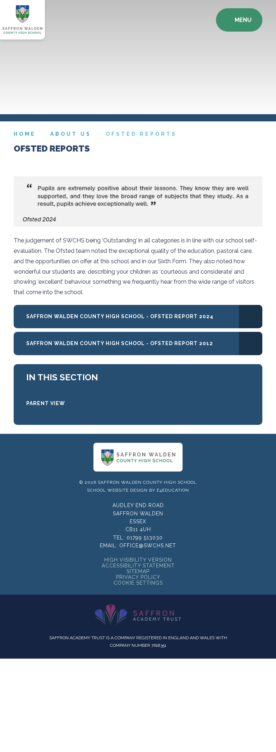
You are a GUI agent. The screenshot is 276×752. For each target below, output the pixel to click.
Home (25, 134)
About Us (70, 134)
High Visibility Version (138, 560)
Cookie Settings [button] (138, 583)
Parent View (45, 403)
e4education (173, 490)
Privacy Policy (138, 577)
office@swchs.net (147, 545)
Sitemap (138, 571)
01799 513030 (144, 537)
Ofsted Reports (141, 134)
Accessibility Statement (138, 565)
